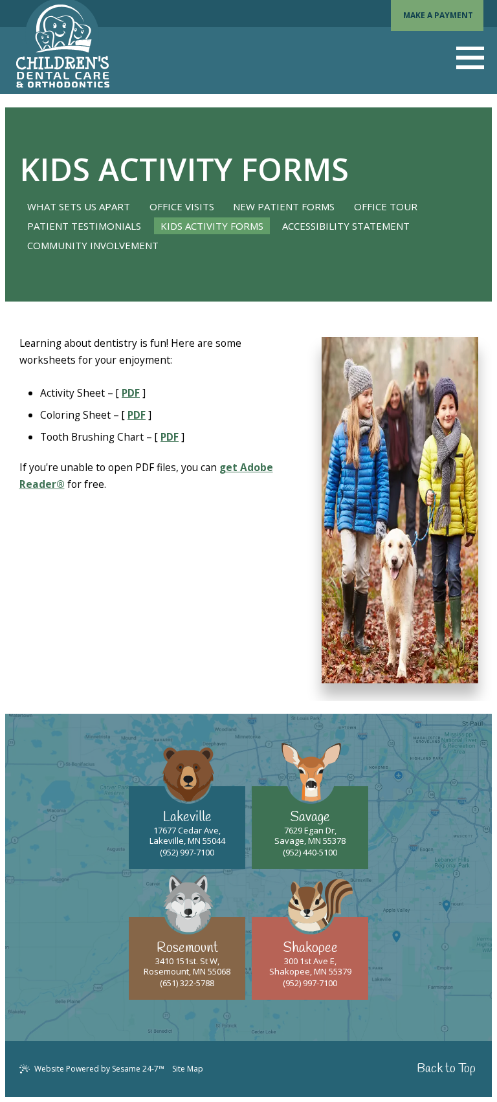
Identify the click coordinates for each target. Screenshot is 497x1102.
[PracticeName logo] (62, 47)
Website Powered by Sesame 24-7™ (99, 1068)
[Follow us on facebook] (304, 1069)
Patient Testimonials (84, 225)
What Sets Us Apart (78, 206)
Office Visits (181, 206)
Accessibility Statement (346, 225)
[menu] (470, 58)
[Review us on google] (315, 1069)
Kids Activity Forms (211, 225)
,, (187, 829)
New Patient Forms (284, 206)
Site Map (187, 1068)
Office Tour (385, 206)
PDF (131, 393)
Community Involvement (93, 245)
